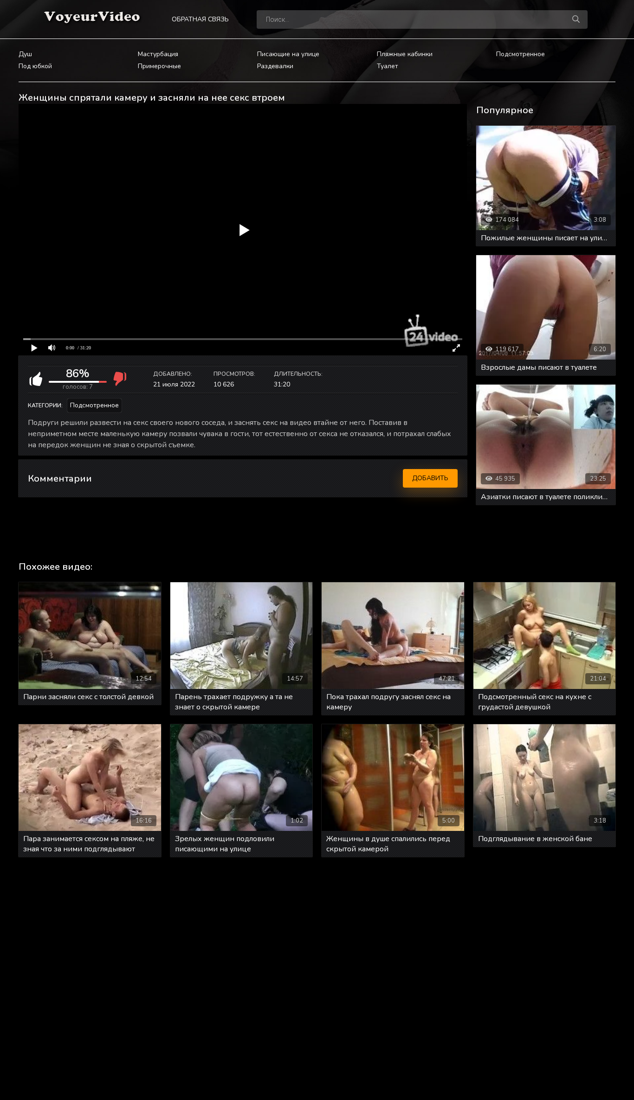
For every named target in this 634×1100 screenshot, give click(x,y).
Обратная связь (200, 19)
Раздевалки (275, 66)
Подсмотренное (520, 54)
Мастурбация (158, 54)
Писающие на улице (288, 54)
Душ (25, 54)
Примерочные (159, 66)
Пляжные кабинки (405, 54)
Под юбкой (35, 66)
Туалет (387, 66)
